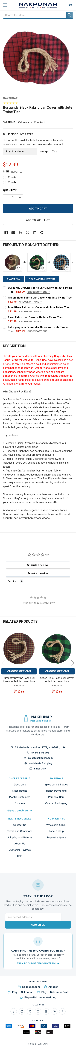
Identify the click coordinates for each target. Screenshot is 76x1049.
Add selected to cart (42, 278)
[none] (38, 58)
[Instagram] (22, 1011)
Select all (13, 278)
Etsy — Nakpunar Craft (55, 992)
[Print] (20, 233)
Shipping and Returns (19, 837)
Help (19, 855)
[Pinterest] (42, 233)
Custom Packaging (56, 803)
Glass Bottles (19, 790)
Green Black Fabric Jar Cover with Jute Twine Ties (40, 297)
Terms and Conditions (20, 831)
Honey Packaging (56, 790)
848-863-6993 (40, 752)
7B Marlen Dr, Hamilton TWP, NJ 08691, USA (40, 747)
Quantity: (10, 190)
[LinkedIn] (46, 1011)
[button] (38, 220)
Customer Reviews (20, 849)
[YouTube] (54, 1011)
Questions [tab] (13, 581)
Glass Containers (17, 810)
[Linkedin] (35, 233)
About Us (19, 843)
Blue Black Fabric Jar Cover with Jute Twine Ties (38, 307)
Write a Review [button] (39, 564)
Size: (13, 171)
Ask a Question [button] (39, 573)
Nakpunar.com (31, 986)
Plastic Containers (19, 796)
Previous (3, 663)
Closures (20, 803)
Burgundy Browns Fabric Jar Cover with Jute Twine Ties (19, 679)
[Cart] (71, 4)
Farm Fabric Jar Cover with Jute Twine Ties (35, 317)
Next (72, 663)
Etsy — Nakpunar (22, 992)
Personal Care (56, 796)
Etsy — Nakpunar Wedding (40, 997)
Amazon (53, 986)
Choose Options (37, 292)
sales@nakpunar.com (40, 757)
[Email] (13, 233)
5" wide (12, 177)
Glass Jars (20, 784)
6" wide (12, 182)
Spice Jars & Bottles (56, 784)
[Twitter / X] (30, 1011)
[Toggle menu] (5, 5)
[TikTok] (62, 1011)
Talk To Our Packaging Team (36, 963)
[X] (27, 233)
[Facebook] (6, 233)
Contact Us (19, 824)
